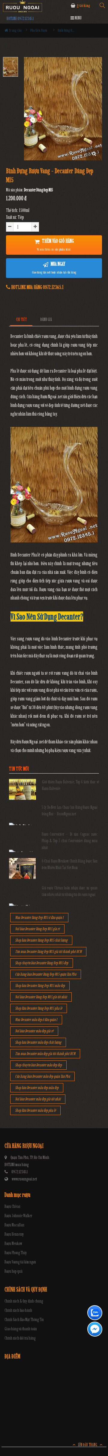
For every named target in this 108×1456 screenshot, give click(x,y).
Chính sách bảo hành (18, 1310)
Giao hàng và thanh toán (20, 1329)
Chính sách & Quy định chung (23, 1301)
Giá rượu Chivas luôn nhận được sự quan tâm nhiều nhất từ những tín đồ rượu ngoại (70, 891)
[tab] (21, 319)
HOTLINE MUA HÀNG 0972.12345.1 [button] (37, 287)
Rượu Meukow (13, 1243)
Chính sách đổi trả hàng (19, 1338)
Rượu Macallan (14, 1225)
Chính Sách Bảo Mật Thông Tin (24, 1319)
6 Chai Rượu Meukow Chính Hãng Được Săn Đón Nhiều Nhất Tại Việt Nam (70, 864)
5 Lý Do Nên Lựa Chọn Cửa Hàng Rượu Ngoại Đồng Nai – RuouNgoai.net (70, 811)
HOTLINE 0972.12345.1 (20, 18)
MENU (78, 18)
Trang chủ (15, 30)
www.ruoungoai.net (24, 1179)
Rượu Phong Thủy (15, 1252)
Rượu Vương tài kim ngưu (20, 1262)
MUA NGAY (54, 267)
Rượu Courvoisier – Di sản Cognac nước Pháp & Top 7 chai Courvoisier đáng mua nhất (70, 841)
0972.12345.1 (19, 1171)
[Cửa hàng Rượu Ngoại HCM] (22, 6)
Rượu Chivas (12, 1206)
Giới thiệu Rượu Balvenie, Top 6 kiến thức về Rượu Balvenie (70, 785)
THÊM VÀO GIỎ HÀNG (55, 244)
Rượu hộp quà (13, 1271)
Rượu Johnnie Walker (18, 1215)
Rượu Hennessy (14, 1234)
